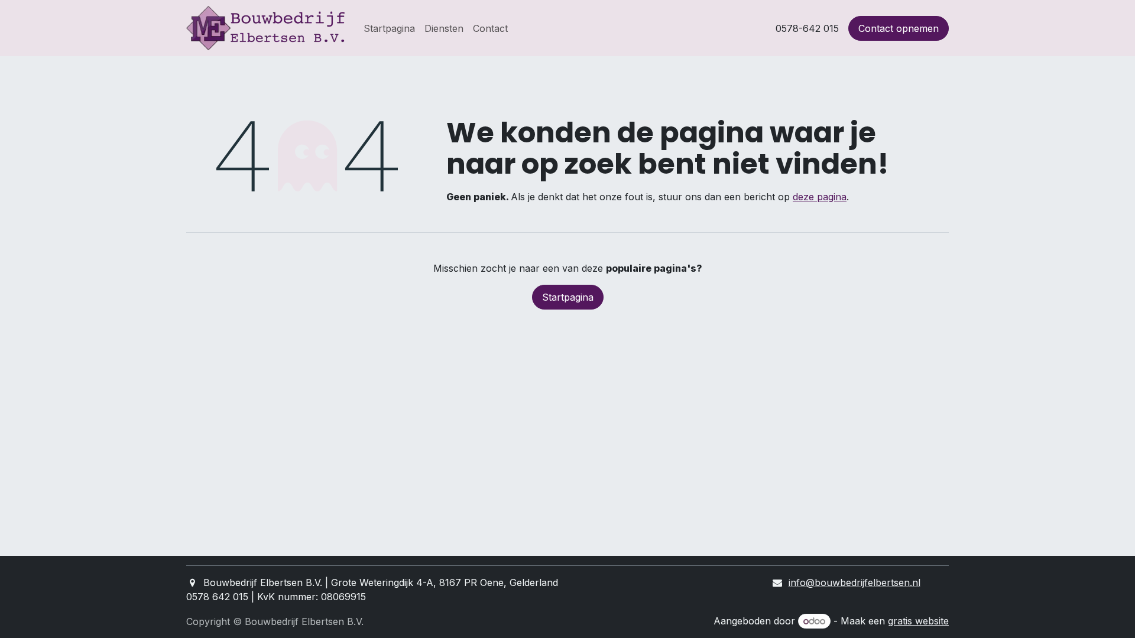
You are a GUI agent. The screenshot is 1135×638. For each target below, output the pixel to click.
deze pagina (820, 197)
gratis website (918, 621)
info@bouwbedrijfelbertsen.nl (854, 582)
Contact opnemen (898, 28)
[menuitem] (389, 28)
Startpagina (568, 297)
